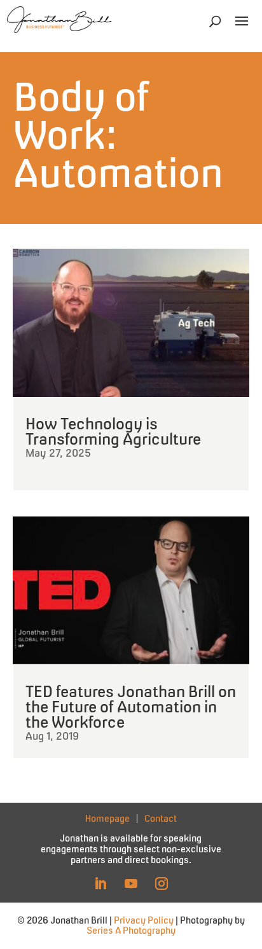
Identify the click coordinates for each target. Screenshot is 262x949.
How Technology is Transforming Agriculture (113, 431)
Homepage (107, 818)
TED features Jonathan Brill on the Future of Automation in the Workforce (130, 706)
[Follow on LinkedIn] (100, 883)
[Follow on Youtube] (131, 883)
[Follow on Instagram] (161, 883)
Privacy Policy (144, 920)
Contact (160, 819)
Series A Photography (131, 930)
